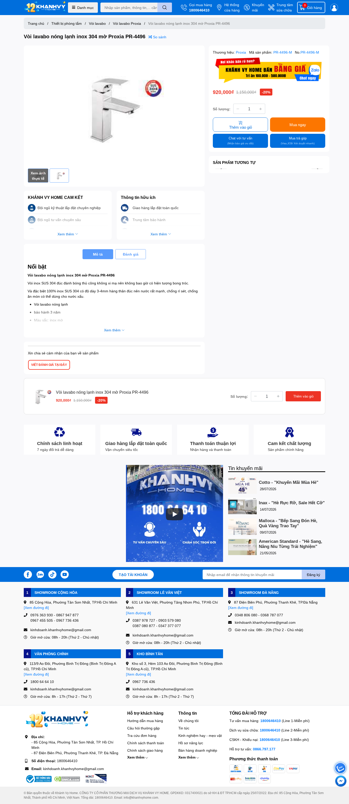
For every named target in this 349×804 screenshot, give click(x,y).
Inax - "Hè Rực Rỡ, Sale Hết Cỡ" (292, 502)
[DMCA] (67, 779)
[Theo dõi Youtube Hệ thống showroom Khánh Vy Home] (65, 574)
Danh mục (85, 7)
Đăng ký (313, 574)
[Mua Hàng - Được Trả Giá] (269, 70)
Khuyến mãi (258, 7)
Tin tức (183, 728)
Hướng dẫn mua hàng (145, 720)
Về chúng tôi (188, 720)
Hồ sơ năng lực (190, 743)
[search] (164, 7)
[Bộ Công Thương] (38, 779)
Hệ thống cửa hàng (232, 7)
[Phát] (174, 514)
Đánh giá (130, 254)
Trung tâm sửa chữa (284, 7)
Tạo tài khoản (133, 574)
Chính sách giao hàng (145, 750)
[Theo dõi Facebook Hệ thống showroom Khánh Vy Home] (28, 574)
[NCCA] (95, 779)
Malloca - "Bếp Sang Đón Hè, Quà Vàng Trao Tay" (288, 523)
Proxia (241, 52)
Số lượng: (221, 109)
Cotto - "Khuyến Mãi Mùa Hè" (288, 482)
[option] (114, 107)
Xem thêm (136, 757)
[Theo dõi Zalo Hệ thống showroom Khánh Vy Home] (40, 574)
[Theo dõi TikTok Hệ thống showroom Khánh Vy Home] (52, 574)
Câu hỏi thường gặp (143, 728)
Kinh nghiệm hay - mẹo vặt (200, 735)
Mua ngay (297, 124)
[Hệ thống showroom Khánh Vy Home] (45, 7)
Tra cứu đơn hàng (141, 735)
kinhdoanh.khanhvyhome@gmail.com (73, 768)
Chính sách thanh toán (145, 743)
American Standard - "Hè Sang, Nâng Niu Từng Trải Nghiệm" (290, 544)
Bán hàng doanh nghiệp (197, 750)
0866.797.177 (264, 749)
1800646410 (199, 10)
